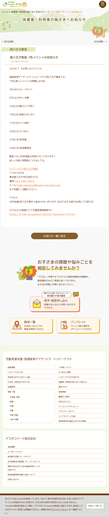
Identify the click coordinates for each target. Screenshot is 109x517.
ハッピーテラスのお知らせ (68, 377)
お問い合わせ (13, 479)
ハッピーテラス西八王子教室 (23, 169)
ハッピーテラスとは (15, 372)
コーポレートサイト (15, 452)
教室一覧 (11, 392)
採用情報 (62, 392)
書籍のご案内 (64, 397)
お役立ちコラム (64, 402)
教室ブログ (63, 387)
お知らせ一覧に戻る (54, 236)
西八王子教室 (18, 49)
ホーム (5, 12)
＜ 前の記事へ (8, 42)
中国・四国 (14, 415)
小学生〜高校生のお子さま (19, 382)
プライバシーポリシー (67, 411)
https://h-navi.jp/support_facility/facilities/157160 (42, 214)
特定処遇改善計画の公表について (21, 475)
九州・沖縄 (14, 419)
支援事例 (11, 387)
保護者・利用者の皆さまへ (72, 382)
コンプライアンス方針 (67, 416)
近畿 (11, 410)
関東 (11, 402)
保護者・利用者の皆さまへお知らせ (27, 12)
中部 (11, 406)
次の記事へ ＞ (101, 42)
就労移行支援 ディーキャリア (19, 457)
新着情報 (11, 367)
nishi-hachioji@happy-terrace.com (39, 185)
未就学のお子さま (19, 377)
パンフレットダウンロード (68, 406)
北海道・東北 (15, 397)
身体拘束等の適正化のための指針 (72, 421)
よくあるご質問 (64, 372)
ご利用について (64, 367)
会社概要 (11, 447)
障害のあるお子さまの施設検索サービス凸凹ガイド (24, 468)
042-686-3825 (24, 181)
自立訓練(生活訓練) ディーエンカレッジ (24, 462)
